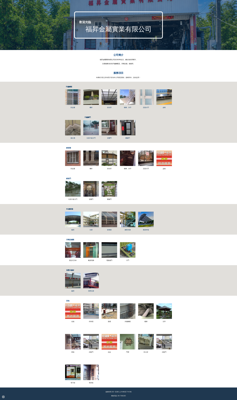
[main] (118, 25)
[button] (3, 397)
